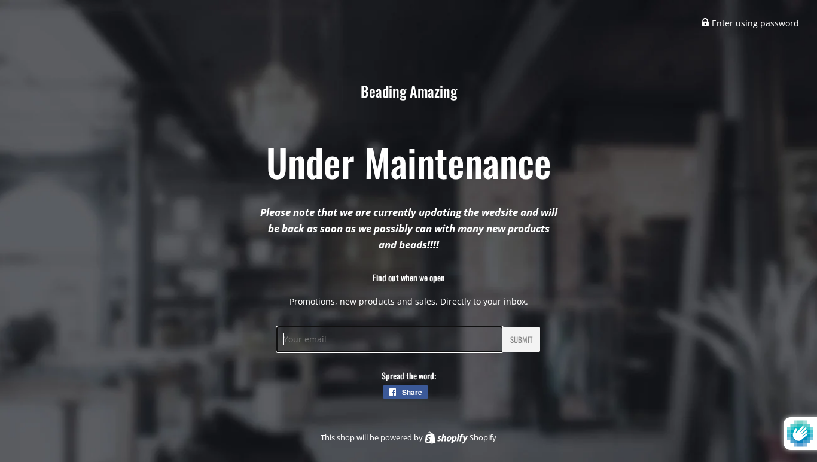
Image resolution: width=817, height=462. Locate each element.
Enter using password (754, 23)
